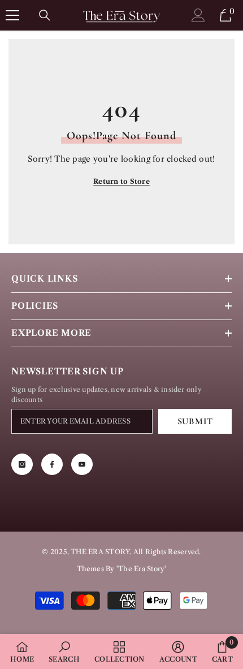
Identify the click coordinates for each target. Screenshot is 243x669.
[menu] (12, 15)
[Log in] (198, 14)
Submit (195, 421)
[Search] (44, 15)
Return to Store (121, 181)
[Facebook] (52, 464)
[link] (64, 651)
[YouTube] (82, 464)
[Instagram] (22, 464)
